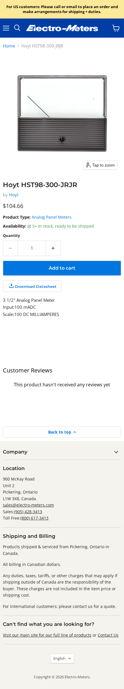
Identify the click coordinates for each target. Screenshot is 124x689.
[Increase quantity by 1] (53, 248)
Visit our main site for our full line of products (47, 635)
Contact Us (108, 635)
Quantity (11, 235)
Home (9, 45)
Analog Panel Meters (52, 217)
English (59, 658)
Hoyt (13, 195)
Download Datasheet (36, 286)
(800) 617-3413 (34, 518)
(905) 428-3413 (28, 511)
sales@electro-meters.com (28, 505)
